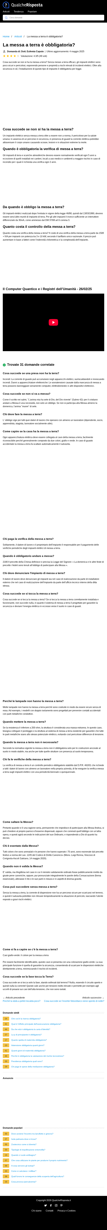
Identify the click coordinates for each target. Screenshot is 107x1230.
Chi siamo (36, 1211)
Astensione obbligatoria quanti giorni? (27, 1045)
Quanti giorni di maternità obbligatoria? (28, 1051)
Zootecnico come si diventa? (24, 1144)
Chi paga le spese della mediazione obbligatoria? (33, 1067)
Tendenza (19, 11)
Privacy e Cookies (67, 1211)
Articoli (6, 11)
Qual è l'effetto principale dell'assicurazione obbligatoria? (36, 1024)
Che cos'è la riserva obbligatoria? (26, 1019)
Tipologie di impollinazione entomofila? (28, 1150)
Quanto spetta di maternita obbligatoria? (29, 1040)
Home (6, 36)
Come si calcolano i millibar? (23, 1171)
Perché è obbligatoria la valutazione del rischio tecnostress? (37, 1056)
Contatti (49, 1211)
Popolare (32, 11)
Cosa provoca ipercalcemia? (23, 1182)
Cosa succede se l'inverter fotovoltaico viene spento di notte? (74, 1001)
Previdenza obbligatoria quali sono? (27, 1061)
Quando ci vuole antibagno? (23, 1155)
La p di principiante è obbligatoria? (26, 1035)
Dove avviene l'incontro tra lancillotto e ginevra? (32, 1134)
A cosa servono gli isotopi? (23, 1166)
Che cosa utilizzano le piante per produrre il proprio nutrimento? (39, 1160)
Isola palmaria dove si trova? (24, 1139)
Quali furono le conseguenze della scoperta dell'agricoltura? (37, 1176)
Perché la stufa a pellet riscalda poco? (21, 1001)
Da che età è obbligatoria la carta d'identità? (30, 1029)
